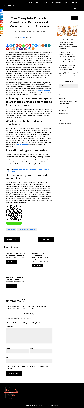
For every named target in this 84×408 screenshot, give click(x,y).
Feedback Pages (64, 107)
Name (8, 348)
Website (8, 357)
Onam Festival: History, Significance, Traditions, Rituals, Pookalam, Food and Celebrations (68, 46)
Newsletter (62, 110)
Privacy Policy (63, 114)
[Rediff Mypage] (29, 45)
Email (32, 348)
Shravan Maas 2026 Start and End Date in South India (68, 61)
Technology (11, 229)
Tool (66, 3)
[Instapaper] (39, 45)
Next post (46, 239)
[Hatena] (29, 48)
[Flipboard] (7, 48)
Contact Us (75, 8)
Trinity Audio (22, 37)
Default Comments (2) (12, 318)
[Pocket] (26, 45)
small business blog (44, 91)
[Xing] (49, 45)
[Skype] (33, 45)
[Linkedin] (13, 45)
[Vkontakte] (36, 45)
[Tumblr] (23, 48)
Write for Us (75, 3)
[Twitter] (10, 45)
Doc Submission (55, 3)
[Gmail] (10, 48)
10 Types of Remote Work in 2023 (23, 308)
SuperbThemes (54, 405)
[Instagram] (26, 48)
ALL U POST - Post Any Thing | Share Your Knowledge (29, 306)
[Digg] (45, 45)
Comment (10, 326)
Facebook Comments (26, 318)
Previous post (12, 239)
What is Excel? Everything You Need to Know (15, 278)
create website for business (27, 229)
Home (31, 3)
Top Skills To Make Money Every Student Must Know (15, 254)
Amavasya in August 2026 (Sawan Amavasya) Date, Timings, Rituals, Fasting (67, 67)
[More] (33, 48)
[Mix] (13, 48)
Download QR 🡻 (14, 223)
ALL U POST (10, 5)
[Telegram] (17, 48)
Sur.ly (13, 395)
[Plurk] (42, 45)
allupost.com (11, 392)
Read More (11, 262)
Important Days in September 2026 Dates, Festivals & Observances (67, 54)
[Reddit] (20, 45)
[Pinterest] (17, 45)
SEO (45, 3)
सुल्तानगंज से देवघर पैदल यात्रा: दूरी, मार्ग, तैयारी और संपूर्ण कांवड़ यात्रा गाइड (68, 74)
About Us (38, 3)
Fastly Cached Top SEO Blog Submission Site (68, 103)
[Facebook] (7, 45)
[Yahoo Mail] (20, 48)
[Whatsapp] (23, 45)
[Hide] (0, 35)
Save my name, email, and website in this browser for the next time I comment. (28, 367)
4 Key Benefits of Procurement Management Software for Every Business (42, 256)
